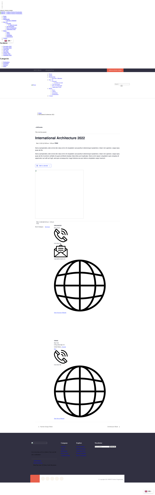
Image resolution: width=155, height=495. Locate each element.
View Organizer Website (60, 312)
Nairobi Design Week (46, 427)
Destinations (6, 62)
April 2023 (6, 52)
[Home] (33, 85)
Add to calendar (43, 165)
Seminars (47, 227)
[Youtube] (101, 70)
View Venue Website (59, 418)
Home (40, 113)
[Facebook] (95, 70)
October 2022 (6, 53)
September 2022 (7, 55)
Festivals (5, 65)
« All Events (38, 127)
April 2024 (6, 49)
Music (4, 66)
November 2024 (7, 48)
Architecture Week (112, 427)
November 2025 (7, 46)
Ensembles (6, 63)
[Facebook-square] (47, 479)
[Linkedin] (105, 70)
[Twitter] (91, 70)
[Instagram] (98, 70)
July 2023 (5, 50)
